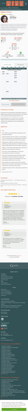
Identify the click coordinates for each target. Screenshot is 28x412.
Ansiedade (18, 24)
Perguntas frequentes (5, 290)
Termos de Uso (4, 282)
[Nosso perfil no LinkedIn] (2, 319)
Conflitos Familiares (5, 27)
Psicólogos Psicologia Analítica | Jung (9, 389)
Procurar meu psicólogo (6, 293)
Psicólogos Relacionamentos (7, 367)
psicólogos (18, 255)
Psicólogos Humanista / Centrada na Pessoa (11, 385)
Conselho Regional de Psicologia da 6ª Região (11, 305)
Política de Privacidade (6, 284)
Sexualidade (14, 29)
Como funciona (4, 279)
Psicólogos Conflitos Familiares (8, 355)
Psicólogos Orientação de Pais (7, 365)
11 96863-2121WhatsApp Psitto (20, 55)
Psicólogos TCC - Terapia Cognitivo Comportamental (12, 390)
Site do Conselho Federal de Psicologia (9, 307)
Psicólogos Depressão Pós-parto (8, 358)
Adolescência (12, 24)
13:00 (15, 77)
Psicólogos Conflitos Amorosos (8, 354)
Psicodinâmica (9, 33)
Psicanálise (3, 33)
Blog (2, 281)
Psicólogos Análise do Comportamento (9, 379)
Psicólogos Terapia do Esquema (8, 395)
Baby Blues (24, 24)
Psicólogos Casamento (6, 350)
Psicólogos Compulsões (6, 353)
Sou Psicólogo (4, 312)
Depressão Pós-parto (14, 27)
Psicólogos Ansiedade (6, 346)
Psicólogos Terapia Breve (6, 393)
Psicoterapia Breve (5, 34)
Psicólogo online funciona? (7, 278)
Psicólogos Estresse (5, 361)
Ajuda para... (3, 295)
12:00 (15, 75)
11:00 (3, 73)
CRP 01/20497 (13, 17)
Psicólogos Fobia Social (6, 364)
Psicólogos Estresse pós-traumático (9, 362)
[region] (14, 406)
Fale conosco (4, 289)
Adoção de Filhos (4, 24)
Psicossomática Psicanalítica (18, 33)
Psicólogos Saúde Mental (6, 368)
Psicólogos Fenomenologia (7, 381)
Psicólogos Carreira (5, 348)
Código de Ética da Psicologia (7, 301)
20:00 (7, 91)
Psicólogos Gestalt (5, 382)
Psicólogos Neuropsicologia (7, 386)
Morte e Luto (22, 27)
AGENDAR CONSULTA (18, 104)
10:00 (3, 71)
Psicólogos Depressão (6, 357)
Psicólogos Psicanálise (6, 388)
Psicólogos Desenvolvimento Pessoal (9, 360)
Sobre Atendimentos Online (7, 276)
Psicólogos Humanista (6, 384)
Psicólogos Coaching (5, 351)
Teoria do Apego (12, 34)
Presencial (21, 64)
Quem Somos (4, 275)
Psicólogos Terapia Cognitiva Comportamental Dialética (13, 392)
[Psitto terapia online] (14, 265)
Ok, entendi (14, 409)
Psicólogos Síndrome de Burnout (8, 371)
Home (1, 7)
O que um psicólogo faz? (6, 292)
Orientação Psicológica (5, 29)
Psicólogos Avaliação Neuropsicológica (9, 347)
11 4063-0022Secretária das (7, 56)
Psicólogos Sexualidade (6, 369)
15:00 (7, 81)
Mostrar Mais (5, 373)
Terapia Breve (20, 34)
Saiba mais (19, 406)
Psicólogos (5, 7)
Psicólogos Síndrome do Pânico (8, 372)
